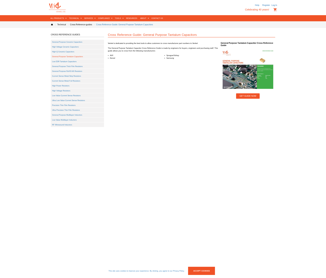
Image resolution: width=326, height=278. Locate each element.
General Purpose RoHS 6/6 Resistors (67, 71)
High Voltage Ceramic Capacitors (65, 47)
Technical (61, 24)
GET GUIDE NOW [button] (248, 96)
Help (257, 5)
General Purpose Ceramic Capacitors (67, 42)
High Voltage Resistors (61, 91)
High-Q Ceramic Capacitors (63, 52)
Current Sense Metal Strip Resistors (66, 76)
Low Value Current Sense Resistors (66, 95)
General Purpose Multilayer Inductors (67, 115)
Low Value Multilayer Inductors (64, 120)
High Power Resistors (60, 86)
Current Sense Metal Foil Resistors (66, 81)
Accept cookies (201, 271)
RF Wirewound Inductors (62, 125)
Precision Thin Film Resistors (64, 105)
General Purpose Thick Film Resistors (67, 66)
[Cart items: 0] (275, 10)
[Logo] (57, 11)
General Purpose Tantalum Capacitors (67, 56)
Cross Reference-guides (81, 24)
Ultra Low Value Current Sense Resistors (68, 100)
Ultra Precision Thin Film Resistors (66, 110)
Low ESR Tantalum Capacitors (64, 61)
